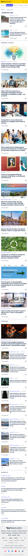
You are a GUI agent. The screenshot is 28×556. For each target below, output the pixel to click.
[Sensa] (22, 540)
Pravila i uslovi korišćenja (7, 547)
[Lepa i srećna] (11, 540)
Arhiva (24, 547)
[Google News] (22, 551)
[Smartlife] (17, 540)
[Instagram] (5, 551)
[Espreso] (16, 538)
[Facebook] (8, 551)
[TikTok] (19, 551)
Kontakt (11, 545)
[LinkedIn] (12, 551)
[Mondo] (4, 538)
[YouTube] (15, 551)
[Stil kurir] (25, 538)
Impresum (7, 545)
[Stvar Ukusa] (17, 543)
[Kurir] (10, 538)
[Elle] (20, 538)
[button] (11, 26)
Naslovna (3, 9)
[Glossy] (5, 540)
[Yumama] (11, 543)
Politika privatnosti (18, 547)
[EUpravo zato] (5, 2)
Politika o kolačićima (18, 545)
